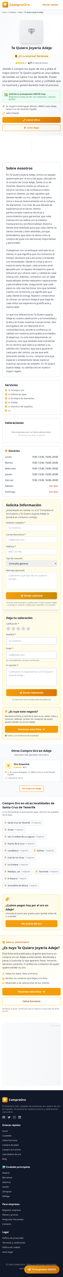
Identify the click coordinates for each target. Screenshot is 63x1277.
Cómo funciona (31, 1001)
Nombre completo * (15, 522)
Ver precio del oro (31, 923)
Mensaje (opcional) (15, 570)
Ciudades (12, 12)
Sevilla (5, 1186)
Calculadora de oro (11, 1154)
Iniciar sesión (50, 4)
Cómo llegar (33, 127)
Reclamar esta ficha (29, 729)
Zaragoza (6, 1191)
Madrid (6, 1172)
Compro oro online (11, 1149)
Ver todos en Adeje (31, 788)
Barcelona (7, 1177)
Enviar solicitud (33, 595)
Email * (9, 648)
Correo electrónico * (16, 534)
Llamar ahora (33, 119)
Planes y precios (10, 1214)
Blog (4, 1159)
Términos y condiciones (13, 1242)
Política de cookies (11, 1247)
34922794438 (12, 113)
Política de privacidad (12, 1238)
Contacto (6, 1224)
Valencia (6, 1182)
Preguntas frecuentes (13, 1219)
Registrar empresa (11, 1210)
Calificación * (12, 623)
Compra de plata (10, 1145)
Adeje (20, 12)
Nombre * (11, 634)
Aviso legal (7, 1252)
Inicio (4, 12)
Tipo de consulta (14, 558)
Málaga (6, 1196)
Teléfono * (11, 546)
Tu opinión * (12, 665)
